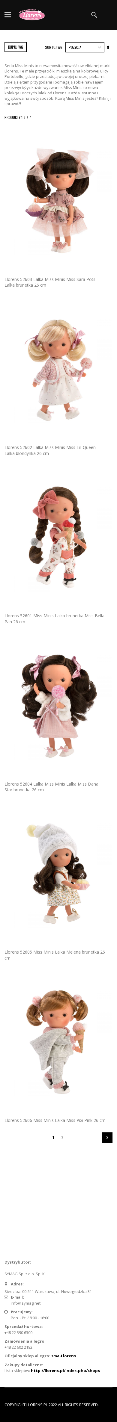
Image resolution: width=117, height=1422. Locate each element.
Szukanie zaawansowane (32, 1224)
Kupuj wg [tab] (15, 47)
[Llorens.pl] (33, 14)
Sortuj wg (53, 47)
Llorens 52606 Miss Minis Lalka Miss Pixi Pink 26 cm (55, 1120)
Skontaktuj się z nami (27, 1214)
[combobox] (69, 15)
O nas (13, 1204)
